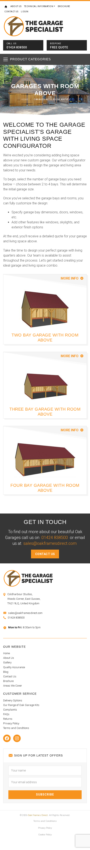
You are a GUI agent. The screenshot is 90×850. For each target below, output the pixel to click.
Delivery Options (12, 700)
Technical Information (38, 6)
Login (24, 11)
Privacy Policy (11, 723)
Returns (7, 718)
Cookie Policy (45, 834)
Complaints (10, 709)
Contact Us (11, 11)
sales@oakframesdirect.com (50, 543)
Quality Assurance (14, 667)
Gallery (7, 662)
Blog (5, 671)
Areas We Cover (12, 685)
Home (6, 6)
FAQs (6, 714)
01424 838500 (54, 537)
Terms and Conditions (16, 728)
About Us (15, 6)
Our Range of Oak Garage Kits (21, 705)
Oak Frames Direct (38, 815)
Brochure (64, 6)
